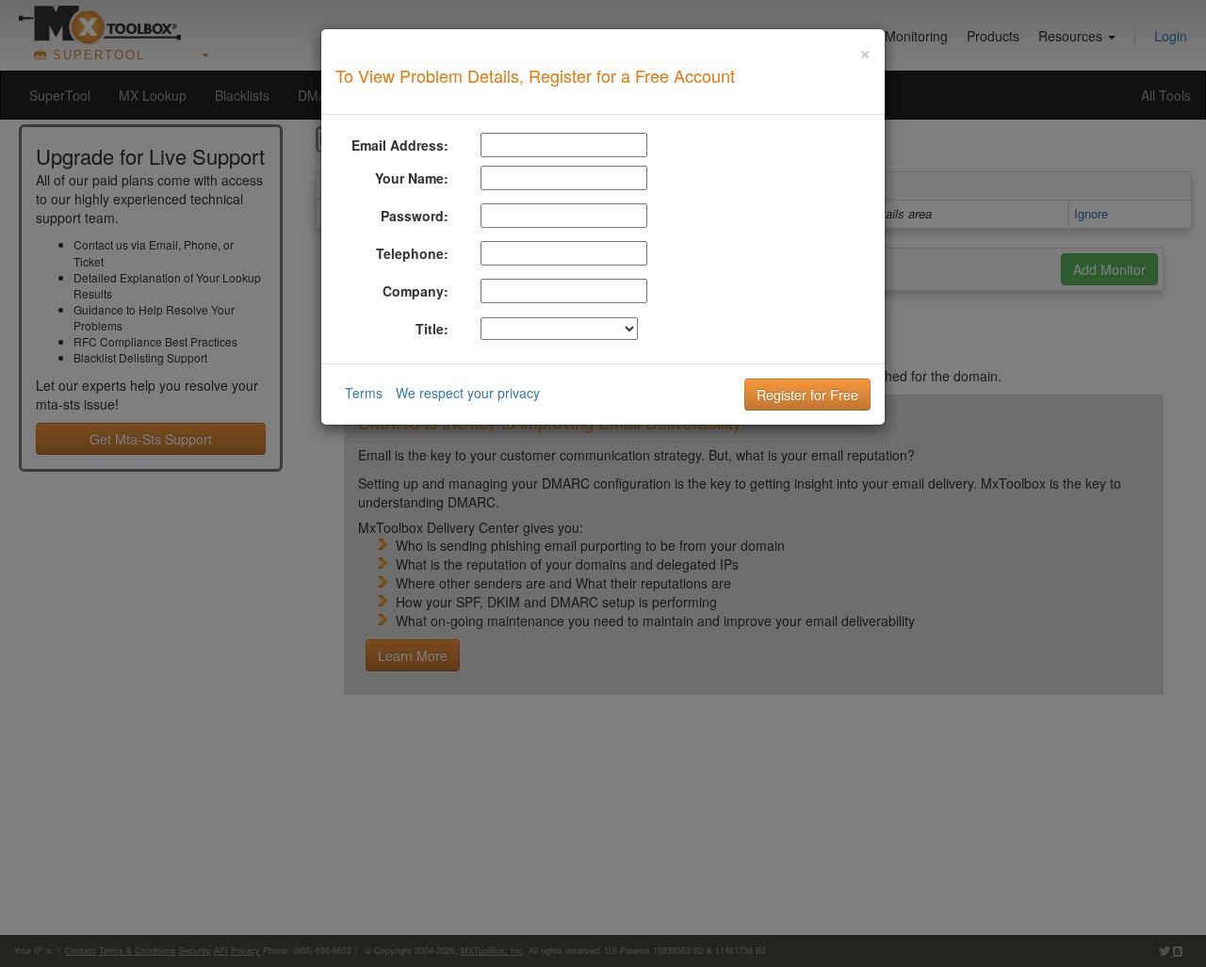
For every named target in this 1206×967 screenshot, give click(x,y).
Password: (414, 215)
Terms (364, 392)
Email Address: (399, 145)
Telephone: (412, 253)
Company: (415, 291)
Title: (432, 328)
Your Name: (411, 178)
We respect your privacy (468, 392)
